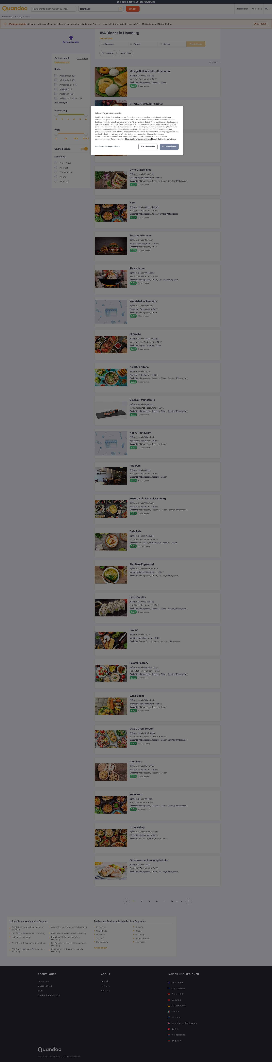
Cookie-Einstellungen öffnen (107, 147)
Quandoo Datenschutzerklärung (138, 139)
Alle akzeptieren (169, 147)
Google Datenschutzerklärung (164, 139)
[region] (137, 130)
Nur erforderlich (148, 147)
